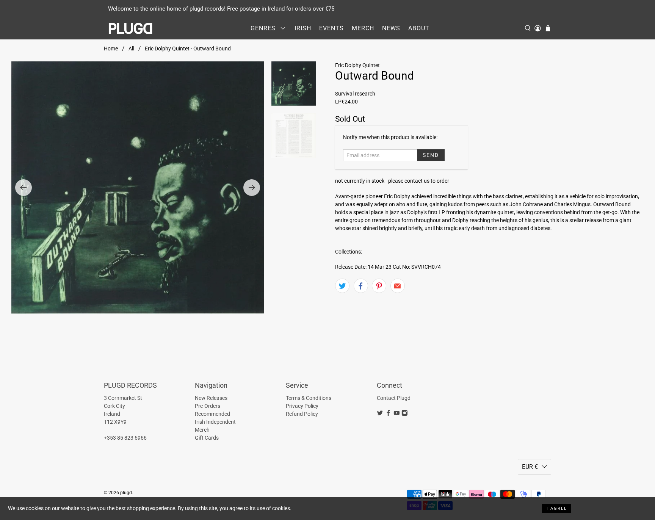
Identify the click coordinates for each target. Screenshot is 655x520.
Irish (303, 28)
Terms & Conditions (308, 398)
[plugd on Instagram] (404, 414)
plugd (126, 492)
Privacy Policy (302, 406)
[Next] (251, 187)
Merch (363, 28)
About (418, 28)
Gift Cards (207, 438)
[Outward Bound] (137, 187)
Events (331, 28)
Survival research (355, 94)
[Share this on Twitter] (342, 286)
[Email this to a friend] (397, 286)
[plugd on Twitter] (380, 414)
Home (111, 48)
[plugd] (131, 28)
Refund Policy (302, 414)
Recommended (212, 414)
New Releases (211, 398)
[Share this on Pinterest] (379, 286)
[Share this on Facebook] (361, 286)
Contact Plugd (394, 398)
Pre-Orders (207, 406)
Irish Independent (215, 422)
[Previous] (23, 187)
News (391, 28)
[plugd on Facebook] (388, 414)
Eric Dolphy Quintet (357, 65)
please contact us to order (418, 181)
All (131, 48)
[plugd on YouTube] (396, 414)
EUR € (530, 466)
